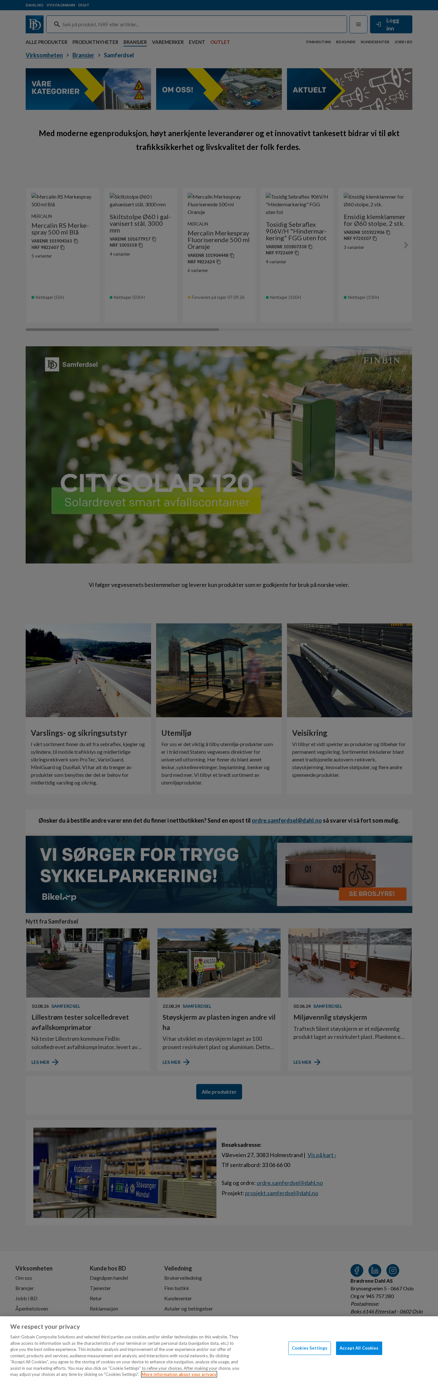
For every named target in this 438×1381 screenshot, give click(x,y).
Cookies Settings (309, 1348)
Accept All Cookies (359, 1348)
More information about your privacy (179, 1374)
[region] (219, 1348)
